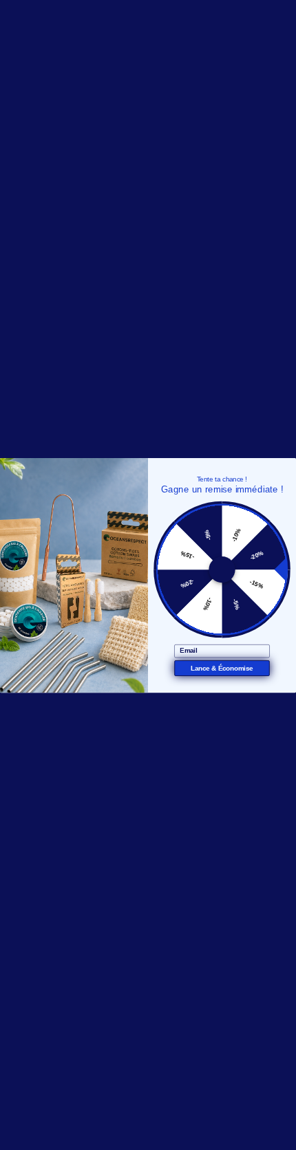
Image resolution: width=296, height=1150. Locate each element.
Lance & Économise (222, 668)
